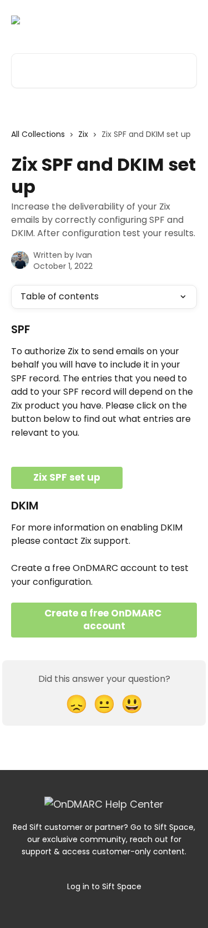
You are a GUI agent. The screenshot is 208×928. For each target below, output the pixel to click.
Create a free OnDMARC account (104, 619)
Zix (83, 134)
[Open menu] (187, 20)
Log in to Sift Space (104, 886)
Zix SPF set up (66, 477)
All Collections (38, 134)
